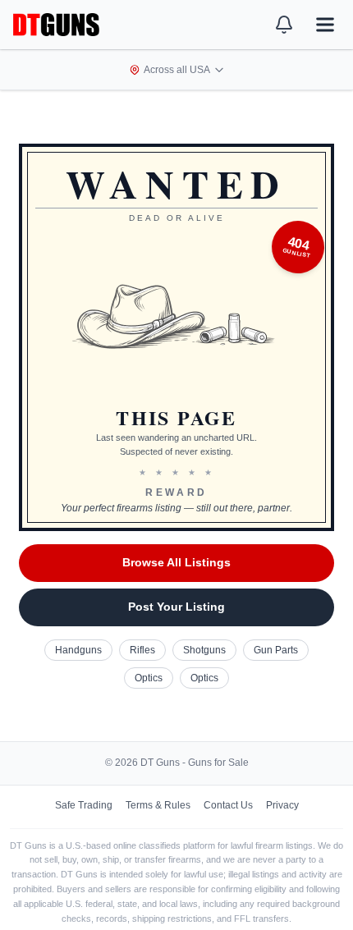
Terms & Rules (158, 805)
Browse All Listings (176, 562)
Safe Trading (83, 805)
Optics (149, 678)
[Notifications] (284, 24)
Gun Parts (276, 650)
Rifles (142, 650)
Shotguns (204, 650)
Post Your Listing (176, 606)
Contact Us (228, 805)
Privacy (282, 805)
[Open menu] (325, 24)
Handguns (78, 650)
